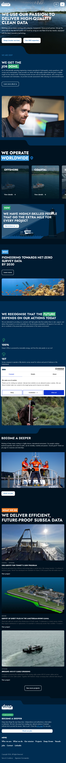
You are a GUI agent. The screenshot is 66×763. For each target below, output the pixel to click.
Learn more (8, 272)
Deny (12, 392)
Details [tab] (33, 374)
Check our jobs (27, 731)
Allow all (54, 392)
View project (6, 574)
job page (40, 726)
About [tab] (54, 374)
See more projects (33, 688)
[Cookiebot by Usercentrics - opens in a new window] (56, 369)
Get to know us (10, 226)
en (56, 4)
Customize (32, 392)
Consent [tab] (11, 374)
